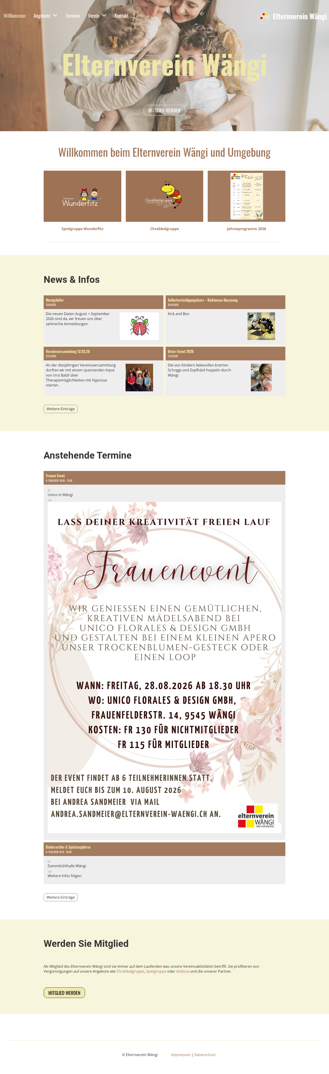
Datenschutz (205, 1054)
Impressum (180, 1054)
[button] (164, 655)
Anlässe (182, 971)
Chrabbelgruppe (164, 228)
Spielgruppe (156, 971)
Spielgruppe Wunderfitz (82, 228)
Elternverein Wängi (300, 16)
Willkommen (15, 15)
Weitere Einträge (61, 408)
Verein (93, 15)
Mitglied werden (164, 110)
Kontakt (121, 15)
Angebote (42, 15)
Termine (73, 15)
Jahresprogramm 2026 (246, 228)
